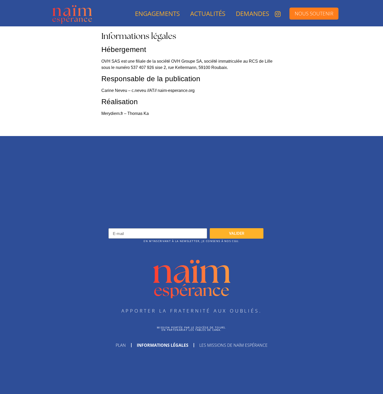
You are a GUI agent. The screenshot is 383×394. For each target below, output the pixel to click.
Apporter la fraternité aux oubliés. (191, 311)
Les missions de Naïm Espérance (233, 345)
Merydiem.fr (112, 113)
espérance (191, 290)
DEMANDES (252, 13)
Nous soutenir (314, 13)
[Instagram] (277, 13)
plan (121, 345)
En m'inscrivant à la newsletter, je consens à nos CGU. (191, 241)
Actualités (207, 13)
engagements (157, 13)
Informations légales (162, 345)
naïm (191, 270)
